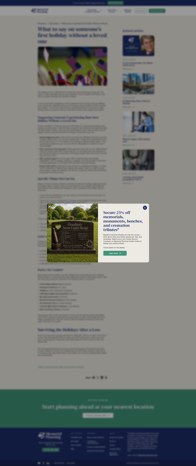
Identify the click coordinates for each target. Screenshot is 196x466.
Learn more (113, 253)
